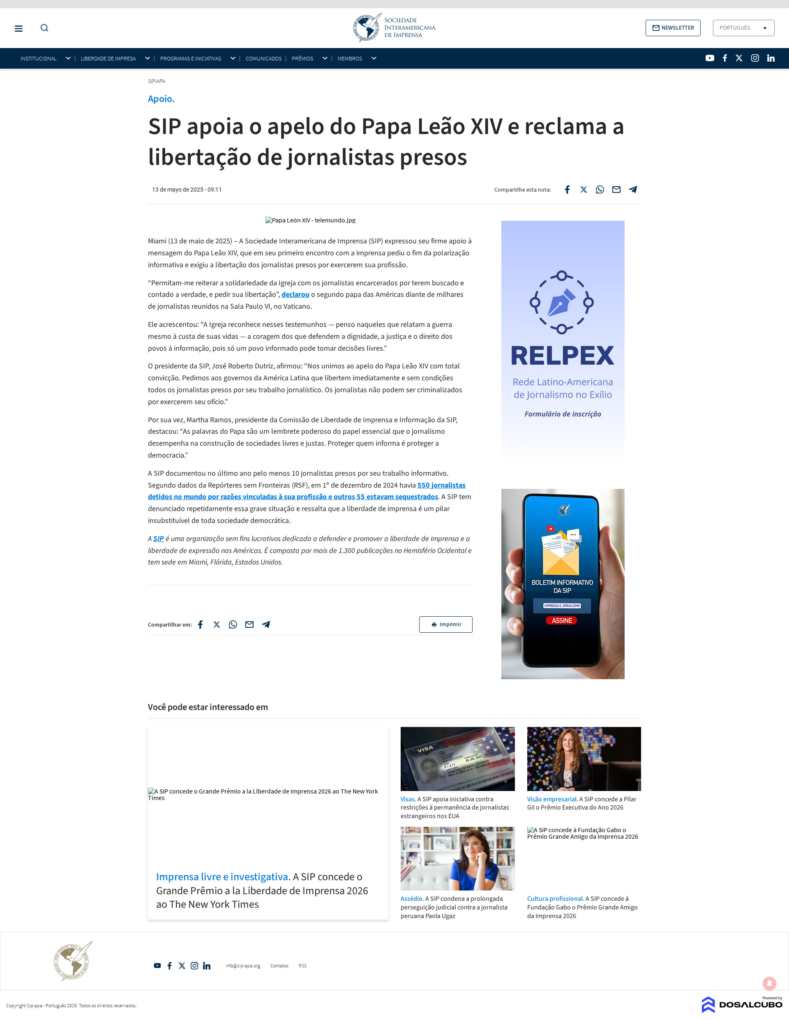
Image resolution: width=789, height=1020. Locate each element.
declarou (295, 294)
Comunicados (263, 58)
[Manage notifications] (769, 983)
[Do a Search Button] (42, 28)
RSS (303, 965)
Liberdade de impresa (108, 58)
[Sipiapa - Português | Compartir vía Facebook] (200, 624)
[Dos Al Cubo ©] (742, 1010)
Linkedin (206, 965)
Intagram (194, 965)
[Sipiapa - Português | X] (739, 58)
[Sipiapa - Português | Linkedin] (771, 58)
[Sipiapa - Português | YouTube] (710, 58)
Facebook (169, 965)
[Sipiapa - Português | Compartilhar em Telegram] (633, 189)
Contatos (279, 965)
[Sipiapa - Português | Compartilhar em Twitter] (583, 189)
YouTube (157, 965)
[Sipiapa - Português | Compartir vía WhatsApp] (233, 624)
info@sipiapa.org (243, 965)
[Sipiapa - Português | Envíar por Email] (616, 189)
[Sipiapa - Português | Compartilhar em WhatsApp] (600, 189)
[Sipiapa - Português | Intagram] (755, 58)
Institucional (38, 58)
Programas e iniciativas (190, 58)
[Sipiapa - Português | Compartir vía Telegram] (266, 624)
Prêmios (302, 58)
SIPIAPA (157, 81)
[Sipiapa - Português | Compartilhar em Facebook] (567, 189)
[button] (673, 28)
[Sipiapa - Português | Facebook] (725, 58)
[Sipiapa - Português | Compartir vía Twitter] (216, 624)
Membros (350, 58)
